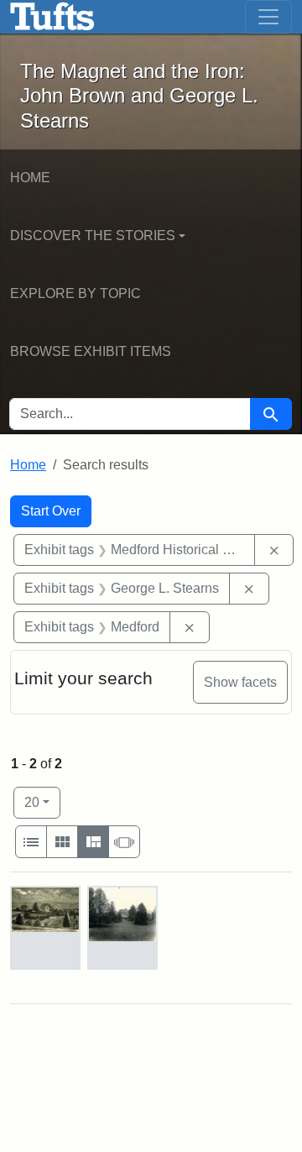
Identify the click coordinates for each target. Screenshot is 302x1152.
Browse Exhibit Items (90, 351)
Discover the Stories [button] (92, 235)
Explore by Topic (75, 293)
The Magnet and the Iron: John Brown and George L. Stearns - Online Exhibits (52, 17)
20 (42, 801)
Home (30, 177)
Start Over (51, 511)
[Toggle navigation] (268, 17)
